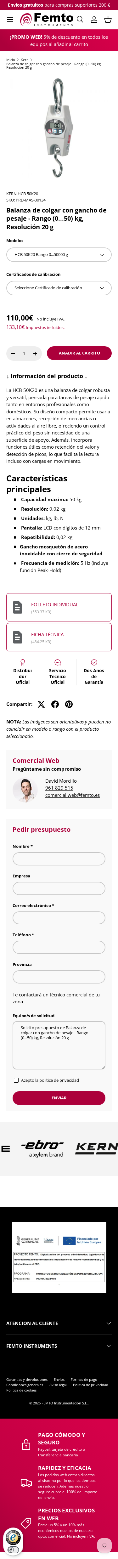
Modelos (14, 240)
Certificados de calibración (33, 274)
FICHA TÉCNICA (47, 634)
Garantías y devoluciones (27, 1379)
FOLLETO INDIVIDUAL (54, 604)
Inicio (10, 59)
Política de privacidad (90, 1384)
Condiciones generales (24, 1384)
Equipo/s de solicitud (33, 1015)
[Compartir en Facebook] (55, 704)
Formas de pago (84, 1379)
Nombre (21, 846)
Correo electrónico (32, 905)
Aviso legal (58, 1384)
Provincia (22, 964)
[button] (108, 19)
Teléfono (22, 935)
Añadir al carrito (79, 353)
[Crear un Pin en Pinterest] (69, 704)
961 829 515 (59, 788)
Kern (25, 59)
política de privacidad (59, 1080)
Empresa (21, 876)
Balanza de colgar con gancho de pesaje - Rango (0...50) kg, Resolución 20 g (54, 65)
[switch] (13, 1549)
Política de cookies (21, 1390)
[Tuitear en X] (41, 704)
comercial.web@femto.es (72, 795)
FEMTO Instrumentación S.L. (65, 1403)
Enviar (59, 1098)
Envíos (59, 1379)
